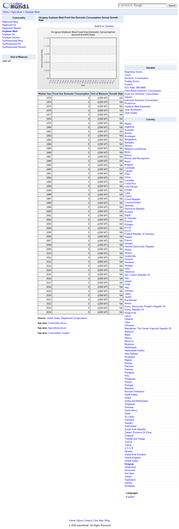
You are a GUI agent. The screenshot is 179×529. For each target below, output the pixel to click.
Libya (127, 322)
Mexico (128, 338)
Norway (128, 363)
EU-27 (128, 230)
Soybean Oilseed (11, 37)
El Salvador (130, 218)
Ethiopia (129, 224)
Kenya (128, 303)
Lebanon (129, 319)
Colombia (129, 180)
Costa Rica (130, 183)
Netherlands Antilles (135, 350)
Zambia (128, 483)
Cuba (127, 193)
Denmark (129, 205)
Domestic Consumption (136, 78)
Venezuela (130, 470)
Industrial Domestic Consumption (141, 100)
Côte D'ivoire (131, 186)
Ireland (128, 281)
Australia (129, 130)
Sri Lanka (129, 416)
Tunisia (128, 442)
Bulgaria (129, 164)
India (127, 268)
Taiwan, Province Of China (138, 432)
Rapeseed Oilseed (11, 28)
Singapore (130, 404)
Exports (129, 84)
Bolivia (128, 155)
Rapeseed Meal (10, 21)
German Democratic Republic (139, 246)
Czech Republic (133, 199)
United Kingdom (133, 457)
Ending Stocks (132, 81)
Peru (127, 375)
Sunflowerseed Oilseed (14, 47)
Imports (128, 97)
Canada (128, 171)
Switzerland (130, 426)
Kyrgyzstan (130, 312)
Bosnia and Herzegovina (137, 158)
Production (130, 103)
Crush (128, 75)
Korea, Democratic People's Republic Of (145, 306)
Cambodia (130, 167)
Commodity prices (57, 323)
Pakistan (129, 366)
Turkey (128, 445)
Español (130, 497)
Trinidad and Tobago (135, 438)
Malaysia (129, 331)
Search (88, 520)
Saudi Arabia (131, 394)
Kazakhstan (131, 300)
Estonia (128, 221)
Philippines (130, 379)
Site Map (98, 520)
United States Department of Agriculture (67, 318)
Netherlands (131, 347)
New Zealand (131, 353)
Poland (128, 382)
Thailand (129, 435)
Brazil (127, 161)
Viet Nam (129, 473)
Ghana (128, 249)
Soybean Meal (32, 12)
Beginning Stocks (133, 72)
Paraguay (129, 372)
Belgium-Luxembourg (135, 149)
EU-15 (128, 227)
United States (131, 461)
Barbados (129, 142)
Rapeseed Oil (9, 25)
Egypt (128, 215)
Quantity (109, 26)
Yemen (128, 476)
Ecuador (129, 212)
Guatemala (130, 256)
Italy (127, 287)
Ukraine (128, 451)
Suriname (129, 420)
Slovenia (129, 407)
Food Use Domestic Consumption (142, 94)
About (80, 520)
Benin (127, 152)
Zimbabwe (130, 486)
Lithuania (129, 325)
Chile (127, 174)
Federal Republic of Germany (139, 234)
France (128, 240)
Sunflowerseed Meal (12, 40)
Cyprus (128, 196)
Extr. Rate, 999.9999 (135, 87)
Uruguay (129, 464)
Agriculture (16, 12)
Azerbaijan (130, 136)
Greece (128, 253)
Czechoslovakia (133, 202)
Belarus (128, 145)
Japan (128, 294)
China (127, 177)
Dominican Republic (135, 208)
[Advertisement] (16, 118)
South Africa (131, 410)
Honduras (129, 262)
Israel (127, 284)
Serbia (128, 397)
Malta (127, 334)
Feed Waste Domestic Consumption (143, 90)
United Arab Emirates (135, 454)
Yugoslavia (130, 479)
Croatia (128, 190)
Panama (129, 369)
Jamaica (129, 290)
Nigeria (128, 360)
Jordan (128, 297)
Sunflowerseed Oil (11, 44)
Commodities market (58, 333)
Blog (107, 520)
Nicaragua (130, 357)
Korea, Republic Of (134, 309)
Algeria (128, 123)
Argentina (129, 127)
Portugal (129, 385)
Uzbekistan (130, 467)
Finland (128, 237)
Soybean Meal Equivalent (138, 106)
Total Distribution (133, 109)
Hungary (129, 265)
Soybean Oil (8, 34)
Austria (128, 133)
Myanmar (129, 344)
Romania (129, 388)
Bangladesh (131, 139)
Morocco (129, 341)
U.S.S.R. (129, 448)
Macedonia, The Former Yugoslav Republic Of (148, 328)
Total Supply (131, 113)
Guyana (129, 259)
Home (6, 12)
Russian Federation (134, 391)
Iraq (126, 278)
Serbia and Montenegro (136, 401)
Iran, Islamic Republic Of (137, 275)
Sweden (129, 423)
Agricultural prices (57, 328)
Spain (127, 413)
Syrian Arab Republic (135, 429)
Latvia (128, 316)
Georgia (129, 243)
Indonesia (129, 271)
